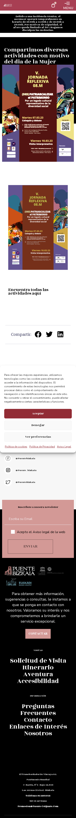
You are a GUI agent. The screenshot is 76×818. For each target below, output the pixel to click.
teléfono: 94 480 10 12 (38, 795)
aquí (36, 293)
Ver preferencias (38, 437)
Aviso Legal (64, 446)
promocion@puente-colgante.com (38, 806)
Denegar (38, 425)
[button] (38, 334)
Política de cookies (16, 446)
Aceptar (38, 413)
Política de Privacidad (42, 446)
